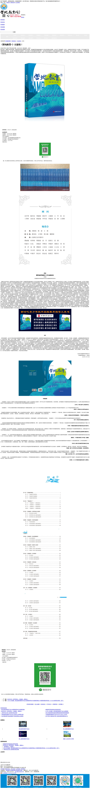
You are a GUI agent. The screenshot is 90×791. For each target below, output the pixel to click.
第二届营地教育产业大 (68, 728)
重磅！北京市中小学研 (68, 738)
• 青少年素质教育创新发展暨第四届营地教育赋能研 (57, 712)
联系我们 (23, 768)
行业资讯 (19, 41)
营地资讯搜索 (30, 704)
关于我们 (3, 768)
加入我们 (13, 768)
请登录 (8, 2)
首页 (7, 36)
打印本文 (49, 704)
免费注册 (12, 2)
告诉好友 (43, 704)
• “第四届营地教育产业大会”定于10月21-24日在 (56, 714)
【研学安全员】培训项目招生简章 (11, 749)
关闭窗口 (61, 704)
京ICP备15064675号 (19, 771)
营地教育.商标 (19, 770)
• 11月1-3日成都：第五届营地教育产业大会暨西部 (56, 711)
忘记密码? (17, 2)
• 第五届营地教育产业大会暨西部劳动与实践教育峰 (13, 709)
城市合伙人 (7, 768)
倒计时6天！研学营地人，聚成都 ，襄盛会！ (17, 699)
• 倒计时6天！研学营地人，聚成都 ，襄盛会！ (11, 711)
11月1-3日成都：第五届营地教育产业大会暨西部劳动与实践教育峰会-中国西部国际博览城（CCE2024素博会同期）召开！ (35, 700)
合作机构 (18, 768)
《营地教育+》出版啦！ (8, 746)
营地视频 (3, 27)
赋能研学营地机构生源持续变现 (10, 743)
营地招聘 (3, 29)
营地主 (22, 17)
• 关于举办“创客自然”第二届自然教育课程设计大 (56, 716)
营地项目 (3, 19)
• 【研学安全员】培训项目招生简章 (9, 712)
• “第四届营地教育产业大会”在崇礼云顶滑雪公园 (12, 714)
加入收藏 (37, 704)
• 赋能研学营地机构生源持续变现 (53, 709)
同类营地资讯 (4, 708)
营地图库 (3, 24)
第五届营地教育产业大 (24, 728)
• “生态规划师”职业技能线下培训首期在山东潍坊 (12, 716)
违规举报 (55, 704)
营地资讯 (3, 22)
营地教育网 (8, 41)
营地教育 (8, 770)
